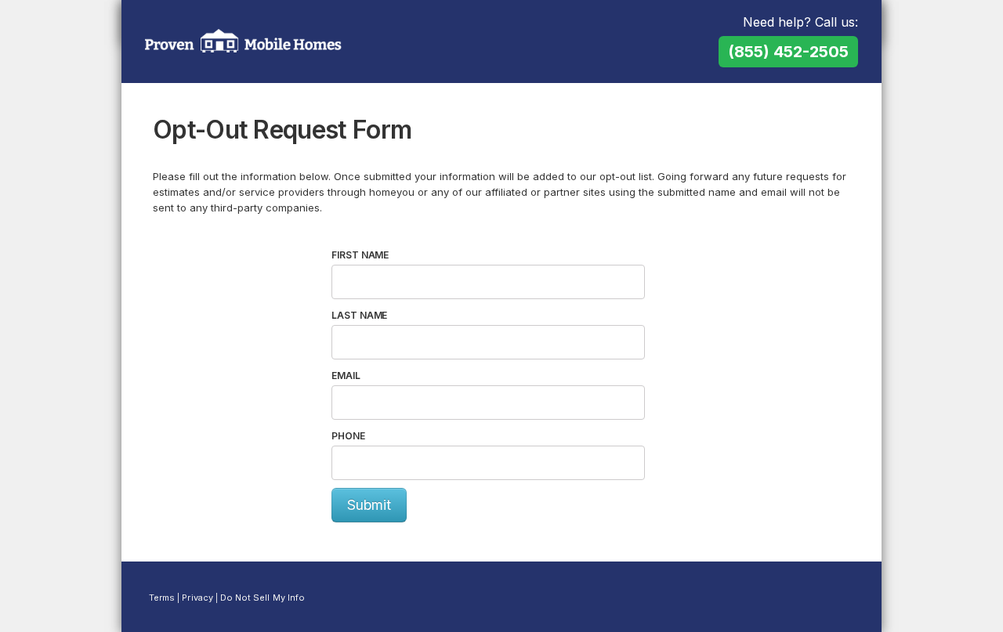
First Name (360, 255)
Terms (162, 597)
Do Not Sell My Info (262, 597)
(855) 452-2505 (788, 51)
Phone (348, 436)
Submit (369, 505)
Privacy (197, 597)
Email (345, 375)
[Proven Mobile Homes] (243, 40)
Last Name (359, 315)
